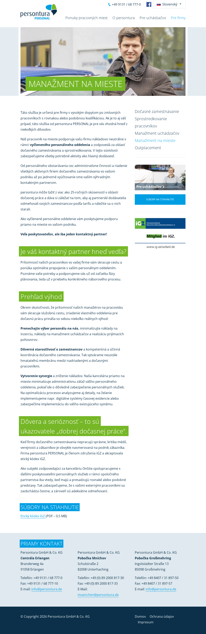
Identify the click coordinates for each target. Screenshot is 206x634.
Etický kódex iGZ (33, 516)
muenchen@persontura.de (98, 595)
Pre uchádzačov (153, 17)
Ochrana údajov (162, 616)
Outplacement (148, 147)
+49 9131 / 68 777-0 (126, 4)
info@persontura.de (46, 589)
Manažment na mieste (155, 140)
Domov (140, 616)
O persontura (123, 17)
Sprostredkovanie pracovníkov (151, 122)
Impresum (145, 622)
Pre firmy (178, 17)
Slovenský (169, 4)
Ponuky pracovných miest (86, 17)
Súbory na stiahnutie (160, 199)
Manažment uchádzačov (157, 133)
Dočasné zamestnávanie (157, 111)
